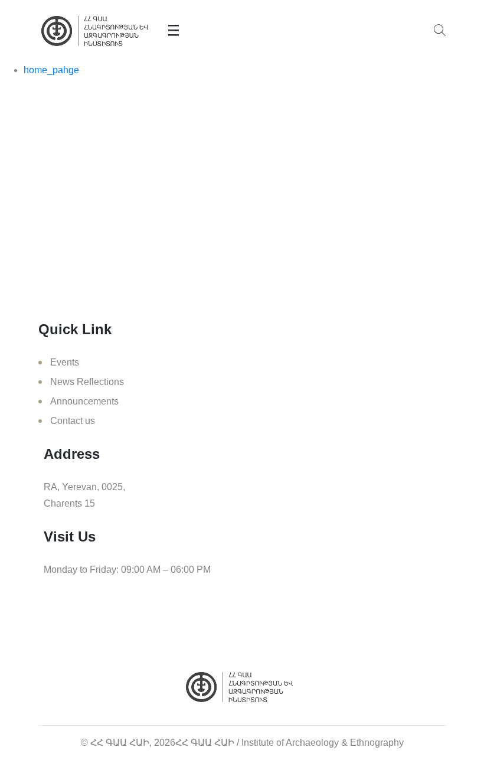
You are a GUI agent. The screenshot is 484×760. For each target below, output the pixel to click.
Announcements (84, 401)
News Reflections (87, 382)
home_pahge (51, 70)
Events (64, 362)
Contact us (72, 421)
